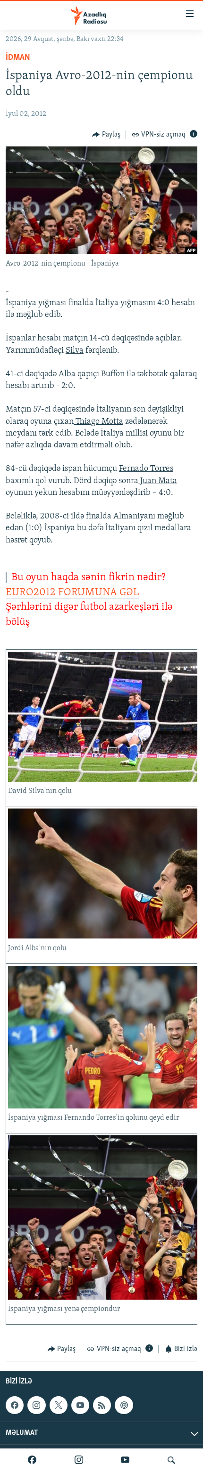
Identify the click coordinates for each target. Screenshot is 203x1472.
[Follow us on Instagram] (36, 1405)
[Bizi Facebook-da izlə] (32, 1460)
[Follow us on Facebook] (15, 1405)
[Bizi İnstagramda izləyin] (78, 1460)
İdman (18, 58)
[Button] (106, 135)
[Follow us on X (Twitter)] (59, 1405)
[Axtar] (171, 1460)
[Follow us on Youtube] (80, 1405)
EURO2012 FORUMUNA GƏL (72, 592)
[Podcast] (124, 1405)
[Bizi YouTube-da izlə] (125, 1460)
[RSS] (102, 1405)
